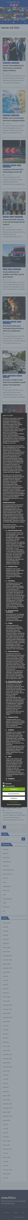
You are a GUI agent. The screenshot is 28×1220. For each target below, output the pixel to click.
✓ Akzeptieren (14, 789)
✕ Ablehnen (13, 798)
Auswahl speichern (13, 793)
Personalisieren (14, 802)
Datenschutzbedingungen (14, 804)
